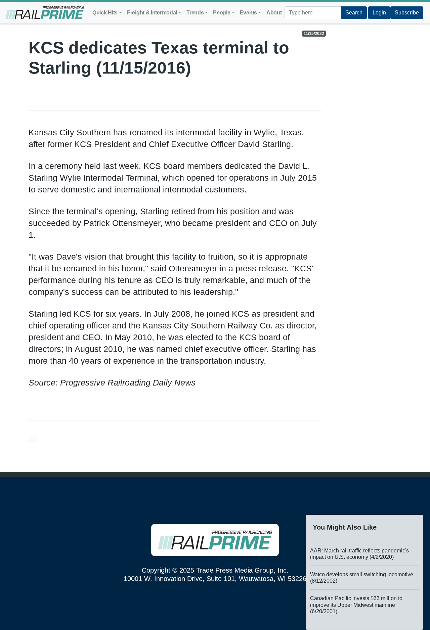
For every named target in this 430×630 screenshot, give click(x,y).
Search (353, 12)
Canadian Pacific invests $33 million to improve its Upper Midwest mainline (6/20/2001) (356, 604)
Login (379, 12)
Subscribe (407, 12)
